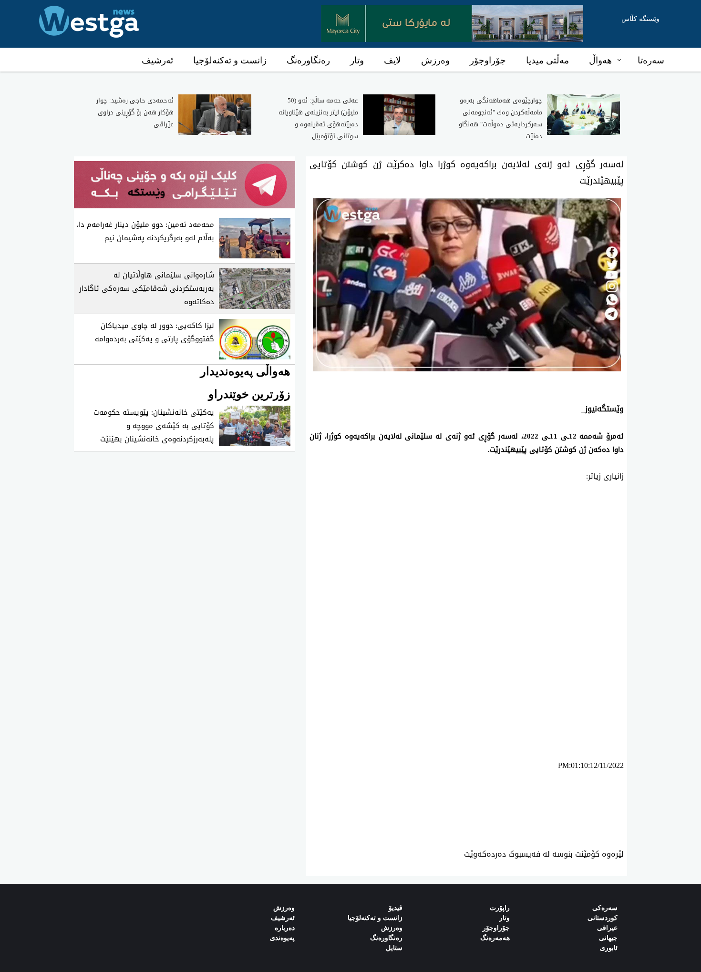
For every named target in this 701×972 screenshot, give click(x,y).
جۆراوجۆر (488, 60)
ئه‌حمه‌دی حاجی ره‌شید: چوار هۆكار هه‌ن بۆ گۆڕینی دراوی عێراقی (135, 112)
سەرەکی (605, 907)
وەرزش (435, 60)
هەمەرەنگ (495, 937)
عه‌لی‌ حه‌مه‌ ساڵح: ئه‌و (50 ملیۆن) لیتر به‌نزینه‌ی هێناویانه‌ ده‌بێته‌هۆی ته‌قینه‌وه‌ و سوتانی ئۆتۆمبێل (318, 118)
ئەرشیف (157, 60)
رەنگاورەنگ (308, 60)
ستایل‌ (394, 948)
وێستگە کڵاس (640, 18)
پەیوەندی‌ (282, 937)
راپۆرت (500, 907)
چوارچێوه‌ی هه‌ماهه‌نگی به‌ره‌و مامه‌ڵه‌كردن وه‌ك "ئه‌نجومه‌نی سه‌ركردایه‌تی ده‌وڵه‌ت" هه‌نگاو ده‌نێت (500, 118)
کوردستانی (603, 917)
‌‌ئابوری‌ (609, 948)
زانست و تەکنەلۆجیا (230, 60)
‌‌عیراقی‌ (607, 927)
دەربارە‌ (285, 927)
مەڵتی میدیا (547, 60)
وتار (357, 60)
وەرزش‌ (284, 907)
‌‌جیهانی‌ (608, 937)
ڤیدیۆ (395, 907)
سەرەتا (651, 60)
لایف (392, 60)
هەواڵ (600, 60)
